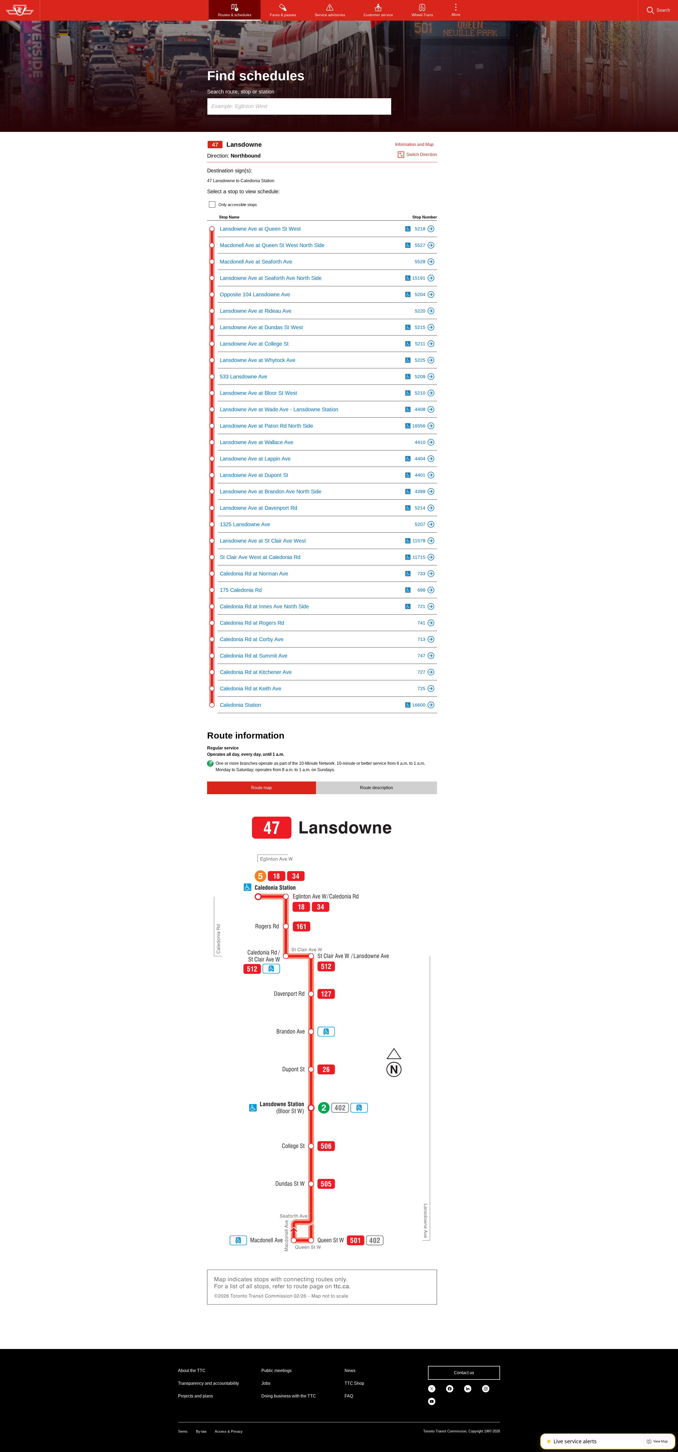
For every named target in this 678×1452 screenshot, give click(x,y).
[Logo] (20, 10)
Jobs (265, 1383)
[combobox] (299, 106)
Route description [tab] (376, 787)
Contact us (464, 1372)
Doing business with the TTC (288, 1396)
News (350, 1370)
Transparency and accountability (208, 1383)
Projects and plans (195, 1396)
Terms (183, 1431)
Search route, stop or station (240, 92)
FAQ (349, 1396)
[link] (431, 1388)
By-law (201, 1431)
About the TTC (192, 1370)
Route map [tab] (261, 787)
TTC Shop (354, 1383)
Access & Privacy (229, 1431)
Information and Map (414, 144)
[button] (456, 10)
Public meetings (276, 1370)
